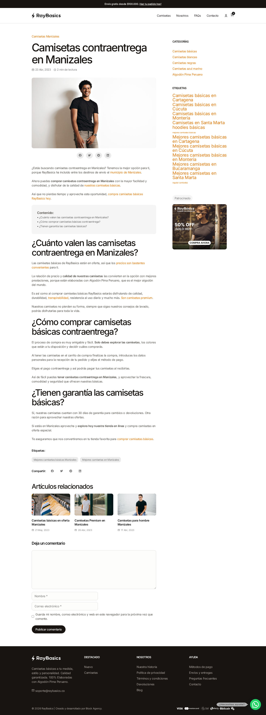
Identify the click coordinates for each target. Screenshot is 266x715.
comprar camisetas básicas (135, 439)
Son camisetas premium (136, 298)
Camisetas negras (184, 63)
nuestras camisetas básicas (102, 185)
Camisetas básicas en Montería (194, 116)
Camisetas (163, 15)
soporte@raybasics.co (50, 691)
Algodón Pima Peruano (187, 74)
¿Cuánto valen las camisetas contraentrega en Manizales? (74, 217)
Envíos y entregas (200, 672)
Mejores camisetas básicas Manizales (55, 459)
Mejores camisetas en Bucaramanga (194, 166)
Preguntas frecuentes (203, 678)
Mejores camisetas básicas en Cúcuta (199, 148)
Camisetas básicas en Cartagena (194, 97)
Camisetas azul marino (187, 68)
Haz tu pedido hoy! (150, 3)
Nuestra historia (147, 667)
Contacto (213, 15)
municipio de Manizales (125, 172)
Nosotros (182, 15)
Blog (140, 690)
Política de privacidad (151, 672)
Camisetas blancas (184, 57)
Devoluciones (145, 684)
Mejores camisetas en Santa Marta (194, 175)
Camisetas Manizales (45, 36)
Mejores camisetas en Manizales (100, 459)
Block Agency (94, 708)
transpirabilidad (58, 298)
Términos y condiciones (152, 678)
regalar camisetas (180, 183)
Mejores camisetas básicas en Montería (199, 157)
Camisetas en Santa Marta (198, 123)
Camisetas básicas (184, 51)
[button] (255, 704)
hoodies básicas (188, 127)
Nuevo (88, 667)
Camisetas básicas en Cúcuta (194, 106)
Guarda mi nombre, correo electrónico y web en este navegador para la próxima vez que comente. (94, 617)
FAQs (197, 15)
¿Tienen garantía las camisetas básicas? (63, 226)
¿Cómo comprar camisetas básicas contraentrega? (69, 221)
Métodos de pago (200, 667)
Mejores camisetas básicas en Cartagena (199, 139)
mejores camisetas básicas (184, 132)
